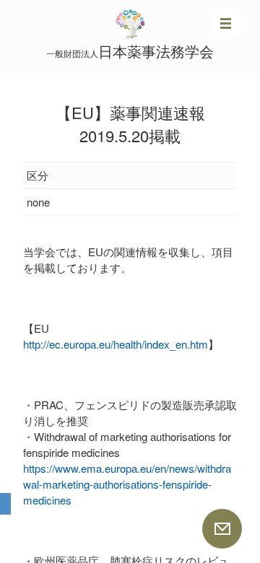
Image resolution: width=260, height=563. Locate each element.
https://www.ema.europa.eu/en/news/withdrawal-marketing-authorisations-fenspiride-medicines (127, 484)
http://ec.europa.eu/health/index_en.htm (115, 344)
